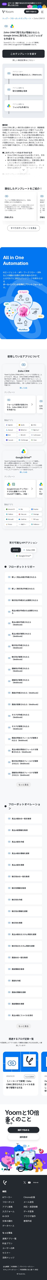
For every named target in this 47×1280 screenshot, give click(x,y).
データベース (8, 1225)
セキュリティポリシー (10, 1270)
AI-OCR (5, 1216)
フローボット (8, 1202)
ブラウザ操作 (30, 1216)
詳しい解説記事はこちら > (24, 60)
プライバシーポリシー (26, 1267)
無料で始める (23, 1129)
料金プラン (7, 1243)
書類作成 (28, 1221)
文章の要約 (7, 1221)
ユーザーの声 (8, 1248)
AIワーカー (7, 1197)
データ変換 (29, 1211)
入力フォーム (8, 1211)
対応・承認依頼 (31, 1206)
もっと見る (24, 784)
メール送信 (29, 1202)
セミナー (6, 1252)
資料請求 (23, 1136)
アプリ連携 (7, 1206)
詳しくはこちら (13, 5)
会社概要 (6, 1267)
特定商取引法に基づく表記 (29, 1269)
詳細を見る (9, 217)
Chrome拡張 (29, 1197)
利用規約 (14, 1267)
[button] (42, 11)
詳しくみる (23, 388)
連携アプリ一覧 (9, 1238)
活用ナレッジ (8, 1257)
